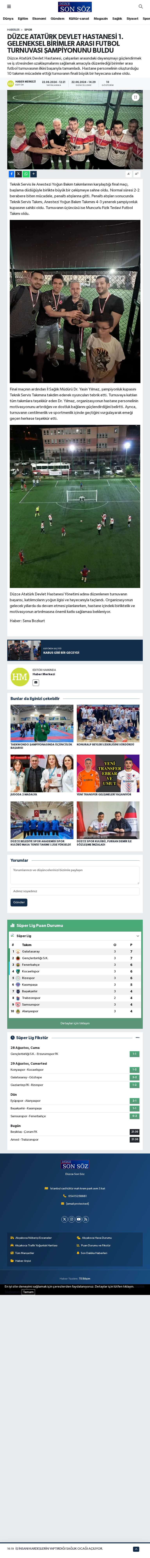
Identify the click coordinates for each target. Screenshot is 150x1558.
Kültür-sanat (79, 18)
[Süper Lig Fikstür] (137, 1038)
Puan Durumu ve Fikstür (96, 1245)
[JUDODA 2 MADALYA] (42, 773)
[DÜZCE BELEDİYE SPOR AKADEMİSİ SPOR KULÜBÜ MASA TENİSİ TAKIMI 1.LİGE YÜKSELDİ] (42, 820)
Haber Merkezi (44, 674)
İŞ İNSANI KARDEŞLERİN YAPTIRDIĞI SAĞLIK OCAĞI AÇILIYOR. (59, 1548)
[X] (64, 1219)
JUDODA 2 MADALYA (24, 794)
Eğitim (23, 18)
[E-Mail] (36, 682)
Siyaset (132, 18)
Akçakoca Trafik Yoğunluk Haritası (36, 1245)
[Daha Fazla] (33, 174)
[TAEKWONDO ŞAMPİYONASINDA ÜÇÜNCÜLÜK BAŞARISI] (42, 723)
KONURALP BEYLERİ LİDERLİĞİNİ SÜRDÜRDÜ (105, 744)
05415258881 (77, 1196)
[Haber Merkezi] (20, 677)
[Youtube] (78, 1219)
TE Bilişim (84, 1278)
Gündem (57, 18)
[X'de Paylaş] (18, 174)
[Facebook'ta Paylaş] (11, 174)
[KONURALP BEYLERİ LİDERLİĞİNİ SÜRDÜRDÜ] (108, 723)
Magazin (101, 18)
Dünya (8, 18)
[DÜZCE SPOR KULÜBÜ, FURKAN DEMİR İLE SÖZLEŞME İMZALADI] (108, 820)
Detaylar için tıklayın (75, 1023)
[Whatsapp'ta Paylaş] (26, 174)
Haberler (13, 29)
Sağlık (117, 18)
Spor (28, 29)
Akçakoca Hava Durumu (97, 1237)
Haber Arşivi (23, 1260)
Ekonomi (39, 18)
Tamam (28, 1292)
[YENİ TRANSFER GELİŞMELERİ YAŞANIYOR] (108, 773)
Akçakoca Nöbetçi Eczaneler (33, 1237)
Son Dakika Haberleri (94, 1253)
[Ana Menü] (9, 7)
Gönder (19, 902)
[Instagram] (71, 1219)
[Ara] (141, 7)
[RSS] (85, 1219)
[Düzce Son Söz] (75, 7)
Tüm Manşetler (24, 1253)
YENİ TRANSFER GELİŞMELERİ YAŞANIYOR (104, 794)
